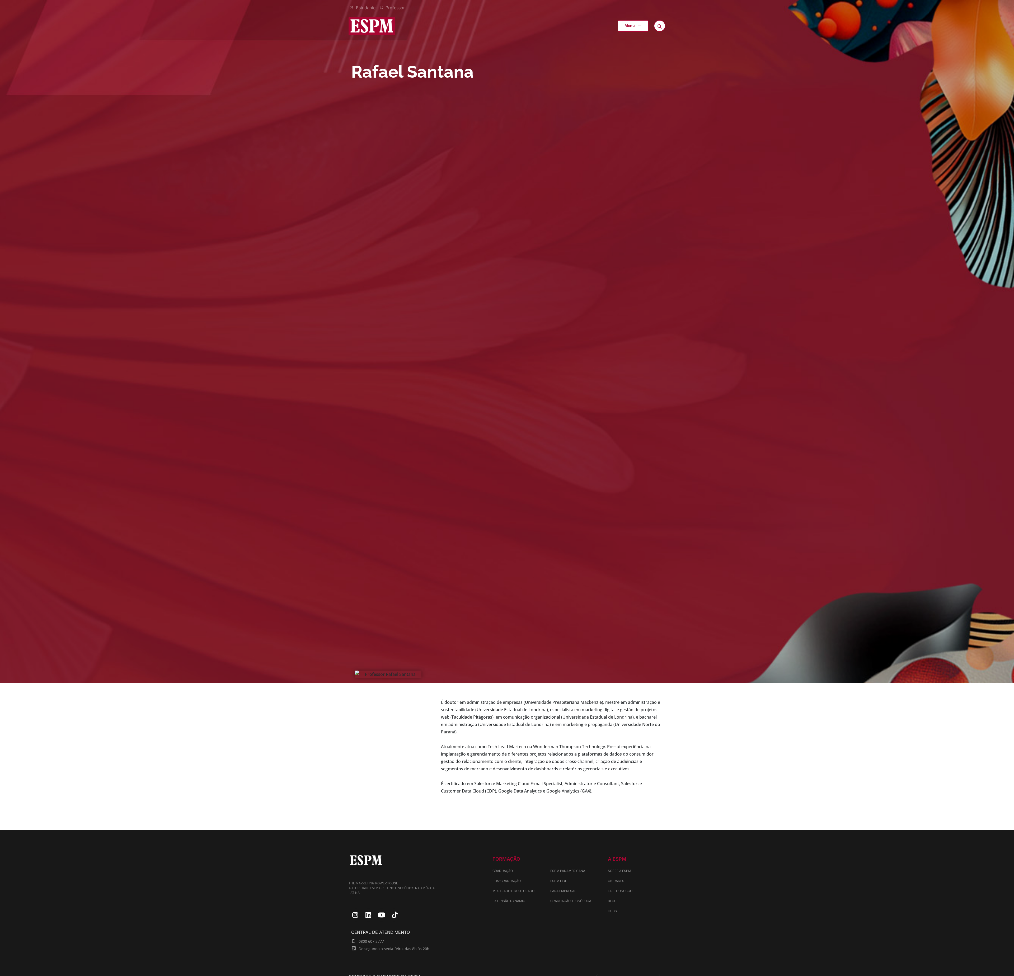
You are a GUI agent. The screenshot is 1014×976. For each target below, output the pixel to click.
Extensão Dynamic (508, 901)
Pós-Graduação (506, 881)
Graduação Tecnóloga (570, 901)
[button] (633, 26)
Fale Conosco (620, 891)
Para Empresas (563, 891)
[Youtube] (381, 915)
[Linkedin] (368, 915)
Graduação (502, 871)
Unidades (616, 881)
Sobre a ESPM (619, 871)
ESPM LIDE (558, 881)
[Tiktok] (394, 915)
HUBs (612, 911)
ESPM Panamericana (567, 871)
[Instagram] (355, 915)
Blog (612, 901)
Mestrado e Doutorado (513, 891)
